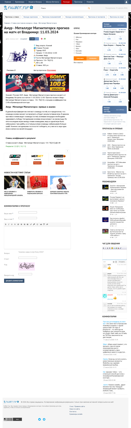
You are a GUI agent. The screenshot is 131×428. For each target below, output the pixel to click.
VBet (77, 48)
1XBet (78, 44)
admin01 (110, 295)
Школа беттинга (52, 2)
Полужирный (103, 248)
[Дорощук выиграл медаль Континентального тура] (60, 182)
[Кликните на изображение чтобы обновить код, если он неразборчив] (26, 270)
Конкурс (66, 2)
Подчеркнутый (108, 248)
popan (109, 273)
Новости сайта (75, 409)
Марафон (79, 42)
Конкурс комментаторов (75, 17)
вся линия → (122, 25)
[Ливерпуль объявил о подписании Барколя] (37, 182)
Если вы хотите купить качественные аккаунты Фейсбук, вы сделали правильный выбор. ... (114, 362)
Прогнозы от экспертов (96, 17)
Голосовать (80, 58)
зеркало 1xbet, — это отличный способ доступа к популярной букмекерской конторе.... (113, 375)
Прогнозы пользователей (51, 17)
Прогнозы (78, 2)
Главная (8, 2)
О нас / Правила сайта (77, 406)
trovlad (109, 303)
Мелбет (78, 46)
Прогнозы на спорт (117, 17)
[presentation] (5, 224)
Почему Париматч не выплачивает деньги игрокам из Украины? (117, 199)
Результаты (92, 58)
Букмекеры (19, 2)
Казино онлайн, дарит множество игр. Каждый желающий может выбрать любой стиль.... (114, 388)
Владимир (23, 39)
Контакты (73, 411)
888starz (79, 37)
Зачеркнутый (110, 248)
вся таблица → (121, 109)
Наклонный (105, 248)
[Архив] (116, 262)
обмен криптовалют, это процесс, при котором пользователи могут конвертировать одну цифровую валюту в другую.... (115, 348)
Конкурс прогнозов (31, 17)
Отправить (122, 262)
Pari (77, 39)
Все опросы (78, 62)
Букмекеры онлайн (76, 414)
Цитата (120, 248)
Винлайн (79, 51)
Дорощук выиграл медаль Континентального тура (59, 193)
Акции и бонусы (35, 2)
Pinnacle (78, 53)
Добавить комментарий (14, 281)
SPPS (109, 265)
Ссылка (114, 248)
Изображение (116, 248)
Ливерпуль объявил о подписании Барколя (35, 193)
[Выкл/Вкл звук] (114, 262)
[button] (5, 224)
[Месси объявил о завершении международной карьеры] (14, 182)
